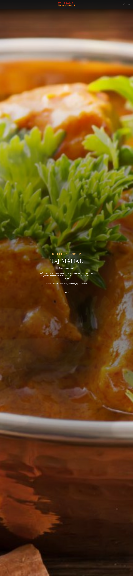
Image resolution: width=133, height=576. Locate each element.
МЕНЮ (66, 293)
